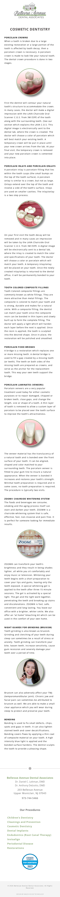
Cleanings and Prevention (24, 822)
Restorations (15, 848)
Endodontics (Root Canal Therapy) (29, 835)
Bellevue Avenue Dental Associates (30, 777)
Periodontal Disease (20, 843)
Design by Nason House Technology (30, 894)
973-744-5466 (30, 798)
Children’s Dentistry (20, 817)
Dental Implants (17, 830)
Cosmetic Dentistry (19, 826)
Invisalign (13, 839)
